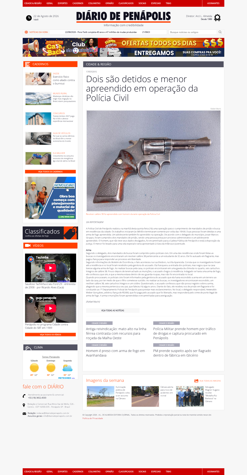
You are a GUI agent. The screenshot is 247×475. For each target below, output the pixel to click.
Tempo (45, 357)
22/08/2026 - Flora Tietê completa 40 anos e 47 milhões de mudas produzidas (89, 32)
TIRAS (168, 3)
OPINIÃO (110, 3)
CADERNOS (78, 3)
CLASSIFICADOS (126, 3)
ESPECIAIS (156, 3)
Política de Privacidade (93, 418)
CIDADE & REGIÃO (33, 3)
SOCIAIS (142, 3)
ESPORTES (63, 3)
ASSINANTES (213, 3)
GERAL (50, 3)
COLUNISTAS (94, 3)
